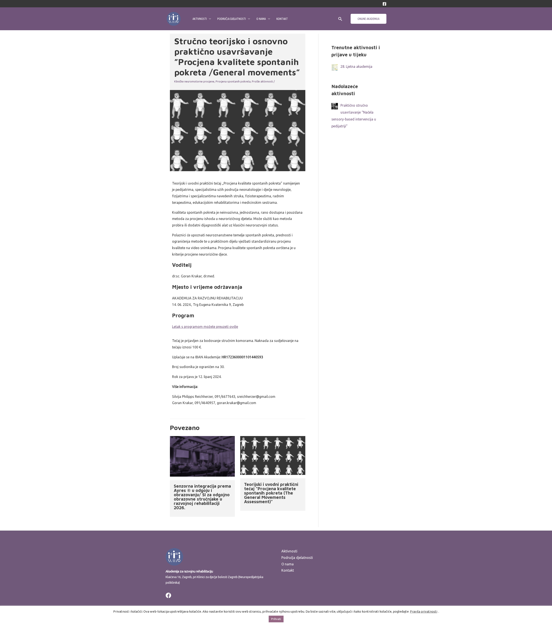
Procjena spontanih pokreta (233, 81)
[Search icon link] (340, 19)
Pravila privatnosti (423, 611)
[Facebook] (384, 4)
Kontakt (282, 19)
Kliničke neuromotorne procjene (194, 81)
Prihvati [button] (276, 618)
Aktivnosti (200, 19)
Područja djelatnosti (231, 19)
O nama (261, 19)
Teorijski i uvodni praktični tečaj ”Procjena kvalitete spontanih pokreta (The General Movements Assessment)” (271, 493)
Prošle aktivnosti (262, 81)
